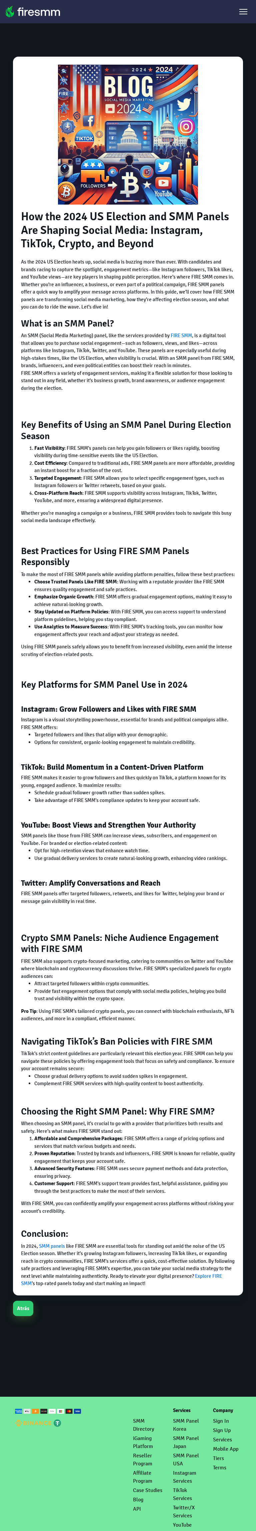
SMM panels (52, 1246)
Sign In (221, 1421)
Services (222, 1439)
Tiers (218, 1458)
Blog (138, 1499)
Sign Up (222, 1430)
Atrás (23, 1308)
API (137, 1509)
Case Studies (147, 1490)
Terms (219, 1467)
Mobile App (225, 1449)
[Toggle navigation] (243, 11)
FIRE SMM (181, 335)
